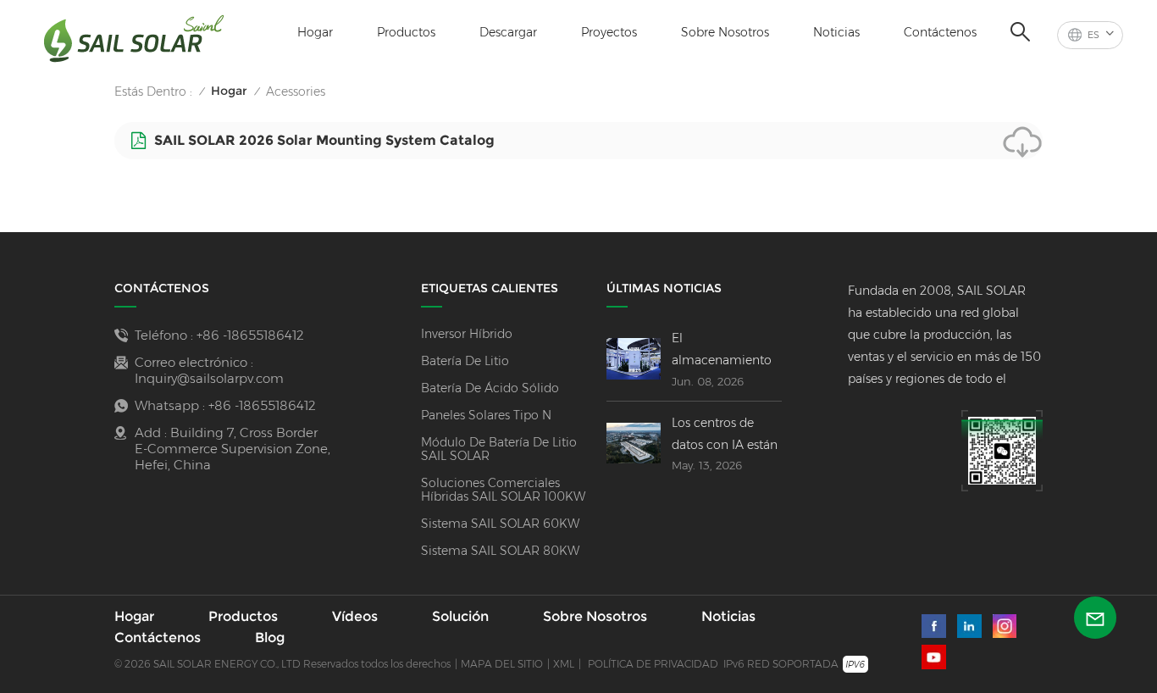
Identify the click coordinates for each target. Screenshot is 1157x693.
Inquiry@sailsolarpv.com (209, 378)
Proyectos (609, 32)
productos (406, 32)
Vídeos (355, 617)
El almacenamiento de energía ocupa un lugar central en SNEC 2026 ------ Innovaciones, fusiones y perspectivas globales (726, 350)
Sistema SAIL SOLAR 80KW (500, 550)
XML (563, 663)
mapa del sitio (502, 663)
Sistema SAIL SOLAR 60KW (500, 523)
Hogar (315, 32)
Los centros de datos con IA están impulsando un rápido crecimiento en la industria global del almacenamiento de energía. (725, 435)
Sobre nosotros (725, 32)
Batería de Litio (465, 361)
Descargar (508, 32)
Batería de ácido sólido (490, 388)
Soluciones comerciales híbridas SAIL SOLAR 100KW (503, 489)
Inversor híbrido (466, 334)
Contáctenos (940, 32)
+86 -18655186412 (250, 335)
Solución (460, 617)
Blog (270, 638)
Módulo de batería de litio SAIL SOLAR (499, 449)
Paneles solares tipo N (486, 415)
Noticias (836, 32)
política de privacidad (653, 663)
